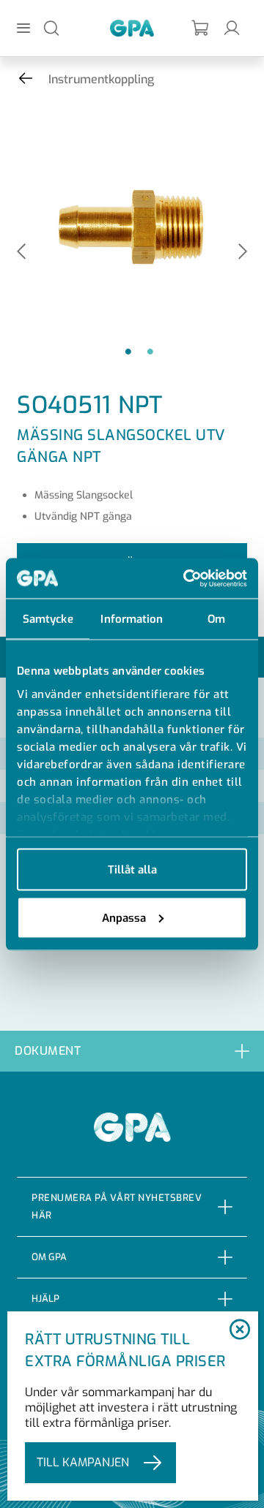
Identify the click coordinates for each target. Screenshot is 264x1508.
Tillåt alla (132, 870)
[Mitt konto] (231, 27)
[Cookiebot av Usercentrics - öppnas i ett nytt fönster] (186, 578)
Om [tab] (216, 619)
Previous (21, 252)
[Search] (51, 27)
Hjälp (45, 1298)
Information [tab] (131, 619)
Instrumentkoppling (101, 79)
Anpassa (124, 917)
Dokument (48, 1050)
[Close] (239, 1330)
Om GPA (49, 1257)
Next (242, 252)
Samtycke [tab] (48, 619)
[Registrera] (200, 28)
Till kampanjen (83, 1462)
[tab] (132, 1051)
